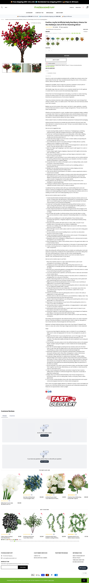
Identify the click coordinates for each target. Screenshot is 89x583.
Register (78, 7)
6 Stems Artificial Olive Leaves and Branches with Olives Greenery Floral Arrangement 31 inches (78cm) (74, 537)
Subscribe (23, 567)
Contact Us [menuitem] (39, 12)
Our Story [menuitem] (59, 12)
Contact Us (37, 555)
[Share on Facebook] (50, 391)
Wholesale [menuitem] (49, 12)
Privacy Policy (77, 557)
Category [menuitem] (29, 12)
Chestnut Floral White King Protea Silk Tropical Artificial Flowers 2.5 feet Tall (52, 498)
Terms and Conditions (78, 559)
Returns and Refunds (78, 561)
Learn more (51, 580)
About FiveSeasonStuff (79, 555)
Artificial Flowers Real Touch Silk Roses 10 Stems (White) (29, 498)
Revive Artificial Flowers (40, 557)
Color (47, 36)
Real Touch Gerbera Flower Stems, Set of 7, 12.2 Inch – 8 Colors (74, 498)
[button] (48, 39)
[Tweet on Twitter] (48, 391)
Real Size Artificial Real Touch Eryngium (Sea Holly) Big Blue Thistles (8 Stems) (7, 498)
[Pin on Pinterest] (46, 391)
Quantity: (48, 47)
